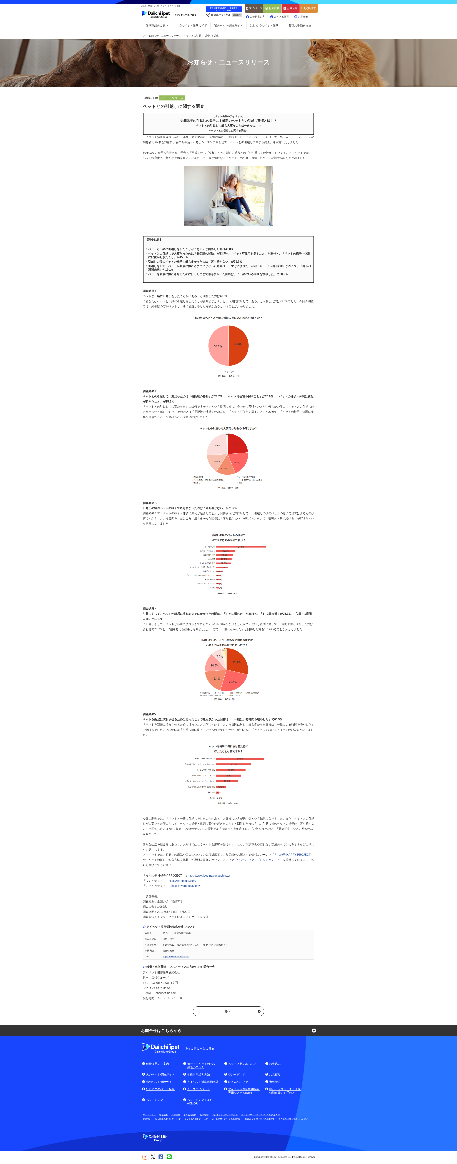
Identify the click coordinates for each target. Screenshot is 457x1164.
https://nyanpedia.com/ (185, 885)
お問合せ (303, 16)
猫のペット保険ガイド (228, 25)
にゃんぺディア (270, 859)
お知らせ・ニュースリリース (165, 35)
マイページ (255, 8)
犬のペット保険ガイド (193, 25)
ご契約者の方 (257, 16)
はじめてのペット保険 (264, 25)
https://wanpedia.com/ (182, 880)
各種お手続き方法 (299, 25)
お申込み (292, 8)
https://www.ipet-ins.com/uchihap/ (209, 875)
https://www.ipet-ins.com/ (176, 956)
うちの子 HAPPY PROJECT (292, 854)
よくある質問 (281, 16)
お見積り (274, 8)
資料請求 (310, 8)
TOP (143, 35)
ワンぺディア (245, 859)
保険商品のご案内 (157, 25)
